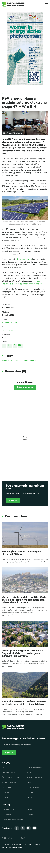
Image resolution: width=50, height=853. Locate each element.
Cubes (19, 847)
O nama (30, 814)
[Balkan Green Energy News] (13, 4)
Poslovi (29, 797)
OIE (3, 93)
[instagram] (28, 828)
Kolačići (23, 838)
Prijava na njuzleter (9, 809)
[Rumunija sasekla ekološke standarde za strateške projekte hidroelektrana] (25, 685)
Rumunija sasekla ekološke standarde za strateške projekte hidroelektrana (24, 702)
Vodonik (30, 782)
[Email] (20, 346)
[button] (46, 4)
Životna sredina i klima (10, 777)
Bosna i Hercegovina (10, 322)
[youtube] (34, 828)
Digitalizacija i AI (33, 787)
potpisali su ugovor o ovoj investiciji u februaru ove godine (22, 282)
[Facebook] (4, 346)
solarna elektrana (30, 360)
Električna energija (8, 772)
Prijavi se (13, 500)
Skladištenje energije (34, 777)
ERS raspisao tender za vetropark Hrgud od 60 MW (21, 553)
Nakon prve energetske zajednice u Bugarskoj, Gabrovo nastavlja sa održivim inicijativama (22, 653)
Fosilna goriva (7, 787)
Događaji (5, 797)
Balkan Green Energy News (18, 844)
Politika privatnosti (9, 838)
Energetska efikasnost (35, 767)
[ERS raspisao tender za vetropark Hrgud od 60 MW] (25, 535)
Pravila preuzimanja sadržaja (12, 819)
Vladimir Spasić (8, 330)
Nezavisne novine (24, 259)
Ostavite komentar (25, 387)
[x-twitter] (22, 828)
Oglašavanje (6, 814)
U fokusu (5, 792)
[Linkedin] (15, 346)
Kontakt (30, 809)
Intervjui (30, 792)
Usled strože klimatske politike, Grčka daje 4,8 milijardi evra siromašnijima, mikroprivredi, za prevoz (24, 600)
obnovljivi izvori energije (11, 360)
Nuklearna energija (9, 782)
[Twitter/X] (9, 346)
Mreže (29, 772)
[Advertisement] (25, 436)
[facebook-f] (16, 828)
